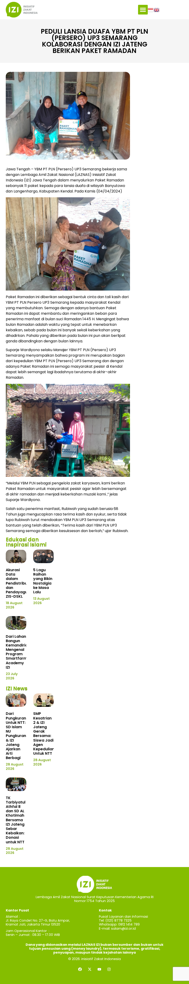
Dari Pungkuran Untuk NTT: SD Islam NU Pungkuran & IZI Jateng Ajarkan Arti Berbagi (16, 735)
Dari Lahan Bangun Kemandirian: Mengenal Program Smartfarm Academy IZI (18, 652)
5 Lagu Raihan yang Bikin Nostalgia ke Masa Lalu (42, 581)
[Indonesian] (151, 9)
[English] (157, 9)
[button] (143, 10)
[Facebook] (80, 969)
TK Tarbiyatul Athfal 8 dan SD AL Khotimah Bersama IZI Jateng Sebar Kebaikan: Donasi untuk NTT (15, 820)
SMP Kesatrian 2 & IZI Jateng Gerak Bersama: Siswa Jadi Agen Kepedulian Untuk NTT (43, 733)
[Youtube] (99, 969)
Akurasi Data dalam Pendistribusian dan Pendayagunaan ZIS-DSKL (21, 583)
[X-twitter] (89, 969)
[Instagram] (109, 969)
